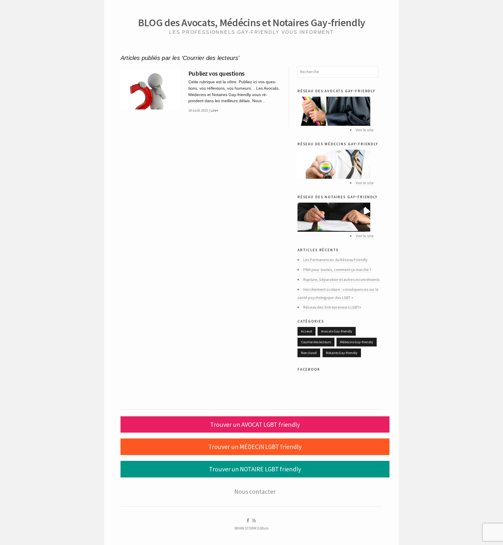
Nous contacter (255, 491)
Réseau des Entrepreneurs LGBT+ (332, 307)
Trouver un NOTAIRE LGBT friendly (255, 469)
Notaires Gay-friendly (341, 353)
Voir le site (365, 182)
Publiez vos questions (216, 73)
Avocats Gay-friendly (336, 331)
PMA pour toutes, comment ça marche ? (337, 269)
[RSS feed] (254, 520)
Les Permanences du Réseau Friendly (335, 259)
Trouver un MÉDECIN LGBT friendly (254, 447)
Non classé (309, 353)
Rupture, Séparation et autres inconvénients (341, 279)
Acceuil (306, 331)
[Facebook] (248, 520)
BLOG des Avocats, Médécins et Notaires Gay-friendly (251, 22)
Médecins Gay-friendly (356, 342)
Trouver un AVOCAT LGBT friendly (255, 424)
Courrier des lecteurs (316, 342)
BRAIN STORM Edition (252, 528)
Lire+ (214, 110)
